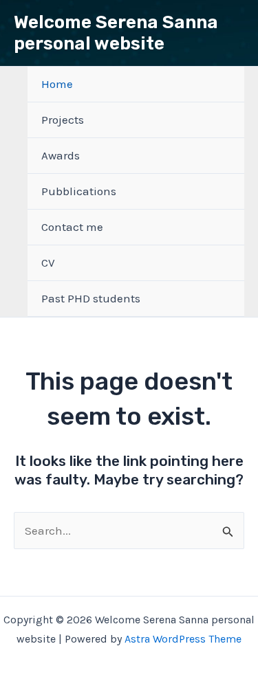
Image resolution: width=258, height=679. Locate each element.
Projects (62, 119)
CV (48, 262)
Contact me (72, 227)
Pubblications (78, 191)
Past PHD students (90, 298)
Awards (60, 155)
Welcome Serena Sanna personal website (116, 33)
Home (57, 84)
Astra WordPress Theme (183, 638)
